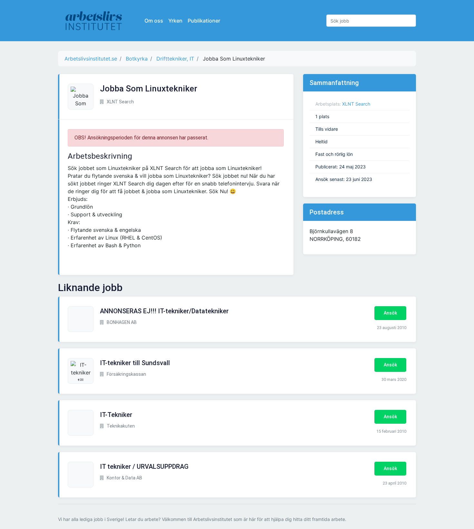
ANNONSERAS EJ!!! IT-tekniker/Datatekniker (164, 311)
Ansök (390, 313)
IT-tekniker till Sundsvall (135, 363)
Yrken (175, 20)
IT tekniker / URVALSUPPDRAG (144, 466)
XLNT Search (356, 104)
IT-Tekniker (116, 415)
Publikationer (204, 20)
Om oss (153, 20)
